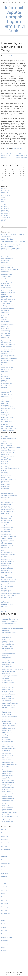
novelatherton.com (7, 796)
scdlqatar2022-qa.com (6, 443)
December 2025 (5, 194)
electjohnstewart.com (7, 800)
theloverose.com (6, 655)
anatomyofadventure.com (8, 748)
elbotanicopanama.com (7, 493)
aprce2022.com (5, 401)
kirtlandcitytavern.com (8, 770)
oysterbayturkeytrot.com (8, 702)
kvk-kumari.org (6, 814)
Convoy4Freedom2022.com (8, 408)
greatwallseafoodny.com (8, 653)
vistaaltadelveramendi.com (9, 623)
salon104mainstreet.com (7, 526)
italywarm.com (6, 811)
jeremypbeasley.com (6, 346)
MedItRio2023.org (5, 425)
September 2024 (5, 217)
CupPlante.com (5, 316)
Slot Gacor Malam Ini (6, 897)
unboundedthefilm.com (7, 258)
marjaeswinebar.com (6, 501)
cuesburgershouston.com (8, 627)
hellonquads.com (5, 484)
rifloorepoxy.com (6, 714)
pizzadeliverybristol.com (7, 509)
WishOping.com (5, 310)
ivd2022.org (4, 470)
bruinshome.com (6, 696)
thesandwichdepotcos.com (8, 348)
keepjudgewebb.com (7, 746)
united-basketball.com (8, 682)
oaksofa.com (4, 606)
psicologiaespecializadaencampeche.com (12, 628)
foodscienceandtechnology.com (10, 816)
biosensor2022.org (6, 459)
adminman (15, 55)
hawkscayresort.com (6, 483)
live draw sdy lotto (6, 944)
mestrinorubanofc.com (8, 795)
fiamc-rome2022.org (6, 547)
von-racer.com (5, 522)
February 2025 (5, 208)
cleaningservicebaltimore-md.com (10, 619)
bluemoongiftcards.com (8, 762)
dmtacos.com (5, 630)
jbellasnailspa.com (6, 563)
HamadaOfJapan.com (6, 301)
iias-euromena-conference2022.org (10, 468)
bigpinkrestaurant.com (7, 341)
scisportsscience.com (7, 818)
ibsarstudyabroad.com (7, 474)
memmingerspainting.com (8, 344)
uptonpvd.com (6, 718)
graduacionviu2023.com (8, 687)
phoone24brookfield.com (7, 576)
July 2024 (3, 221)
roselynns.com (5, 283)
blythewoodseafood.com (7, 570)
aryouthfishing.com (7, 680)
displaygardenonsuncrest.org (8, 595)
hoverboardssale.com (6, 274)
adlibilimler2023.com (6, 394)
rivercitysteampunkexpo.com (9, 764)
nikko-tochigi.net (6, 759)
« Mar (2, 181)
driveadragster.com (7, 636)
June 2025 (3, 201)
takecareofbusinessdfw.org (8, 299)
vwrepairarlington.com (8, 618)
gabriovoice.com (6, 657)
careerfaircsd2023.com (7, 421)
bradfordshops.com (6, 389)
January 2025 (4, 210)
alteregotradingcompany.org (8, 400)
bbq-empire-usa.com (6, 597)
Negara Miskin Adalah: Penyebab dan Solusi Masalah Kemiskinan (21, 155)
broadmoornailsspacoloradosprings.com (12, 669)
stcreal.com (4, 319)
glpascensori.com (6, 712)
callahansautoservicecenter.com (9, 515)
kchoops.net (5, 766)
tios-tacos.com (6, 684)
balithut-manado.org (6, 398)
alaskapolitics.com (6, 276)
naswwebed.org (5, 396)
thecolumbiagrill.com (6, 445)
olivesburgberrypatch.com (9, 707)
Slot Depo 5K (4, 880)
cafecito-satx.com (6, 686)
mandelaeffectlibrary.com (7, 282)
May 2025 (3, 203)
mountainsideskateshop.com (9, 768)
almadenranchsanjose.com (8, 391)
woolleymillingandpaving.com (9, 716)
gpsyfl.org (3, 611)
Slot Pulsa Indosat (6, 833)
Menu (14, 37)
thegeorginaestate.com (7, 568)
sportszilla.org (5, 583)
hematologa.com (6, 637)
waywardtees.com (5, 264)
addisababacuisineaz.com (8, 820)
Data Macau (4, 839)
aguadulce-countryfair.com (8, 554)
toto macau (4, 846)
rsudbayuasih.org (6, 805)
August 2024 (4, 219)
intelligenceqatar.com (6, 296)
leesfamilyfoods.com (6, 382)
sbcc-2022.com (5, 405)
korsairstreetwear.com (8, 662)
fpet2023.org (4, 376)
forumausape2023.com (7, 417)
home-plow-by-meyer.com (9, 643)
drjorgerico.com (5, 328)
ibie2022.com (4, 403)
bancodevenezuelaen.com (7, 267)
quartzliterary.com (6, 534)
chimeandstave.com (7, 652)
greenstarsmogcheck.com (7, 511)
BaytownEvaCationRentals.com (9, 291)
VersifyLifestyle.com (6, 303)
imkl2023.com (4, 419)
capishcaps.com (5, 610)
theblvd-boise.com (6, 375)
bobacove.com (5, 574)
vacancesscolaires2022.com (8, 430)
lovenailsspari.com (6, 531)
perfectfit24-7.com (6, 518)
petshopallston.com (7, 664)
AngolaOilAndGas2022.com (8, 407)
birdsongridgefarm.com (8, 777)
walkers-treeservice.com (8, 725)
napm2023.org (5, 414)
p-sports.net (5, 661)
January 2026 (4, 192)
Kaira (15, 972)
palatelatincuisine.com (8, 644)
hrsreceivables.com (6, 335)
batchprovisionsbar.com (7, 585)
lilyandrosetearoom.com (8, 705)
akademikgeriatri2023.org (8, 450)
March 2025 (4, 206)
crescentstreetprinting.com (9, 632)
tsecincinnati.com (5, 477)
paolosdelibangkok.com (7, 572)
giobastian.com (6, 711)
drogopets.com (5, 601)
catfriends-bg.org (5, 260)
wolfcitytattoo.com (7, 700)
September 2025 (5, 196)
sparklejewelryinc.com (8, 693)
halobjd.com (4, 294)
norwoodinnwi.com (7, 784)
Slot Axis (3, 883)
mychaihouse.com (5, 565)
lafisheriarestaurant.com (7, 551)
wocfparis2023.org (6, 440)
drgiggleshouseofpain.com (8, 349)
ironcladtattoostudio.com (8, 694)
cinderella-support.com (7, 339)
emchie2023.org (5, 454)
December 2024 (5, 212)
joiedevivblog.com (6, 778)
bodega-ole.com (6, 791)
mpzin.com (4, 317)
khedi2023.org (5, 449)
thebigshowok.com (7, 650)
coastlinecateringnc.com (8, 625)
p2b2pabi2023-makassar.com (8, 438)
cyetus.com (4, 387)
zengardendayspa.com (8, 691)
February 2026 (5, 190)
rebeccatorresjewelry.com (7, 324)
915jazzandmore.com (6, 552)
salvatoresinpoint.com (7, 360)
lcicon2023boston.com (7, 426)
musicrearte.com (5, 588)
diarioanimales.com (6, 486)
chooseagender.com (6, 273)
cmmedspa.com (6, 752)
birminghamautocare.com (7, 559)
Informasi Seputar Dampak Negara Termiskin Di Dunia (14, 19)
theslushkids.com (6, 709)
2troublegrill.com (6, 720)
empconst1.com (5, 337)
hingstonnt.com (5, 271)
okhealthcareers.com (6, 255)
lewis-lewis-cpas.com (6, 383)
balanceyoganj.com (6, 285)
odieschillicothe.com (6, 506)
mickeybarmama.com (6, 577)
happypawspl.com (5, 513)
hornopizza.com (6, 634)
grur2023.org (4, 410)
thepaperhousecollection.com (9, 734)
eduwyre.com (4, 371)
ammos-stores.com (7, 773)
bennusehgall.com (6, 475)
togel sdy (3, 947)
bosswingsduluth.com (6, 558)
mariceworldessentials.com (8, 549)
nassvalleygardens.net (8, 798)
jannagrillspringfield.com (7, 540)
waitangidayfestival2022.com (8, 428)
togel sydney (4, 940)
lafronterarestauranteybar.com (10, 703)
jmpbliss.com (4, 326)
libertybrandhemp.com (8, 782)
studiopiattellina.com (6, 538)
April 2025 (3, 205)
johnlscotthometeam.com (7, 364)
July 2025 (3, 199)
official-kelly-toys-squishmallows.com (10, 593)
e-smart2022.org (5, 378)
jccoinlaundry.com (5, 497)
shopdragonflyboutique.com (8, 581)
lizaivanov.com (6, 639)
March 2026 (4, 188)
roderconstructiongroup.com (8, 479)
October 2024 (4, 215)
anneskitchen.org (6, 673)
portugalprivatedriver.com (8, 520)
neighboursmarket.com (8, 786)
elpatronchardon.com (6, 543)
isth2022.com (4, 436)
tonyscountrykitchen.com (7, 561)
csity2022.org (4, 472)
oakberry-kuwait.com (6, 533)
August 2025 (4, 197)
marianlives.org (5, 262)
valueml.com (4, 323)
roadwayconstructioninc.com (8, 579)
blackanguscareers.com (8, 787)
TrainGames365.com (6, 289)
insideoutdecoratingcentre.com (9, 358)
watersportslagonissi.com (7, 367)
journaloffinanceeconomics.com (10, 812)
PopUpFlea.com (5, 321)
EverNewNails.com (6, 357)
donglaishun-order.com (7, 545)
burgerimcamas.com (7, 821)
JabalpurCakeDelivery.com (8, 292)
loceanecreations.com (7, 775)
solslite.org (5, 737)
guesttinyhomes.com (7, 641)
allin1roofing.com (6, 745)
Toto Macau (4, 886)
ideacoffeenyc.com (6, 504)
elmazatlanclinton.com (7, 502)
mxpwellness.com (6, 730)
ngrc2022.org (4, 380)
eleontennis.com (5, 385)
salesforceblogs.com (6, 287)
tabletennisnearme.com (7, 604)
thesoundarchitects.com (8, 743)
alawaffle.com (5, 678)
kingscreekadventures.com (8, 305)
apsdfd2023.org (5, 416)
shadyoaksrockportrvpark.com (9, 495)
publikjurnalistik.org (7, 807)
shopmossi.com (6, 727)
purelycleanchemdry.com (7, 308)
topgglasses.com (6, 668)
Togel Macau (4, 917)
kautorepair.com (5, 499)
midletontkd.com (6, 753)
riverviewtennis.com (6, 592)
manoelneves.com (5, 280)
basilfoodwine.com (7, 757)
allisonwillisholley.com (8, 736)
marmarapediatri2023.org (7, 452)
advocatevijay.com (5, 392)
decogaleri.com (5, 488)
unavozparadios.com (6, 490)
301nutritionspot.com (7, 771)
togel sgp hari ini (18, 2)
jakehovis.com (4, 556)
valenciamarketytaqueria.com (9, 675)
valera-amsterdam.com (8, 780)
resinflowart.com (6, 659)
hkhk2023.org (4, 412)
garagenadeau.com (6, 353)
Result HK (3, 829)
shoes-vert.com (5, 492)
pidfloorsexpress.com (6, 265)
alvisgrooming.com (6, 567)
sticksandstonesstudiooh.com (9, 723)
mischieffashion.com (6, 369)
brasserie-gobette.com (7, 586)
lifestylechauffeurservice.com (8, 355)
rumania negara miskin (17, 148)
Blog (7, 148)
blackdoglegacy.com (7, 646)
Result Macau (4, 836)
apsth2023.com (5, 423)
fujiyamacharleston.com (7, 542)
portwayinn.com (6, 739)
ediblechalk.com (5, 602)
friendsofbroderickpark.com (8, 536)
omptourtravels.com (7, 802)
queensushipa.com (6, 330)
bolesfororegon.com (7, 789)
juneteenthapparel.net (8, 809)
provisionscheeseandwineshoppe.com (11, 447)
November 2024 (5, 213)
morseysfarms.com (6, 590)
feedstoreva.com (5, 599)
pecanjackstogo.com (7, 689)
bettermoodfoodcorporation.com (9, 269)
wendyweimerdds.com (6, 332)
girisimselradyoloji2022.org (8, 456)
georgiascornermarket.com (8, 517)
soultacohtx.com (5, 608)
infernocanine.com (7, 732)
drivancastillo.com (6, 750)
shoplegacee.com (5, 312)
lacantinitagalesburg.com (7, 508)
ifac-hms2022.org (5, 465)
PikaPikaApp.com (5, 298)
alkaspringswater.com (7, 527)
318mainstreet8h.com (6, 529)
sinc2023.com (4, 442)
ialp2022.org (4, 461)
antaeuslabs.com (5, 307)
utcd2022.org (4, 458)
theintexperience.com (6, 257)
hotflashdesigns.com (6, 351)
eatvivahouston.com (7, 648)
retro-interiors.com (6, 373)
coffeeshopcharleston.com (8, 524)
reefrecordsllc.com (7, 677)
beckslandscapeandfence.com (9, 621)
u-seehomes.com (5, 366)
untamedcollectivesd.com (8, 728)
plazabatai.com (5, 481)
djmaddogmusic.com (7, 741)
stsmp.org (4, 278)
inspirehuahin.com (6, 342)
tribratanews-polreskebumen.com (11, 804)
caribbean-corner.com (8, 761)
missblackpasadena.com (8, 671)
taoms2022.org (5, 467)
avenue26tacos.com (7, 666)
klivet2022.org (5, 463)
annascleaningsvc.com (8, 698)
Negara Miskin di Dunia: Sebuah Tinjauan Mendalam (7, 155)
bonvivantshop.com (6, 314)
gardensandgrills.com (7, 755)
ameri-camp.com (5, 333)
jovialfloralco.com (5, 362)
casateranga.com (6, 721)
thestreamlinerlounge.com (9, 793)
